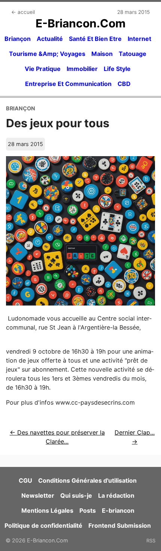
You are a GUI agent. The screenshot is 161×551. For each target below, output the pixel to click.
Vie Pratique (43, 68)
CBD (124, 83)
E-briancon (118, 510)
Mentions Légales (47, 510)
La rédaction (116, 495)
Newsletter (37, 495)
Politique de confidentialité (43, 525)
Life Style (117, 68)
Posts (87, 510)
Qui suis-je (76, 495)
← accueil (23, 12)
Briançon (17, 38)
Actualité (50, 38)
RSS (150, 540)
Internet (139, 38)
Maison (102, 53)
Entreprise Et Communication (68, 83)
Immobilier (82, 68)
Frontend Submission (119, 525)
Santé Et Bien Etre (95, 38)
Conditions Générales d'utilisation (87, 480)
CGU (25, 480)
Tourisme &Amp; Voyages (47, 53)
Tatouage (132, 53)
